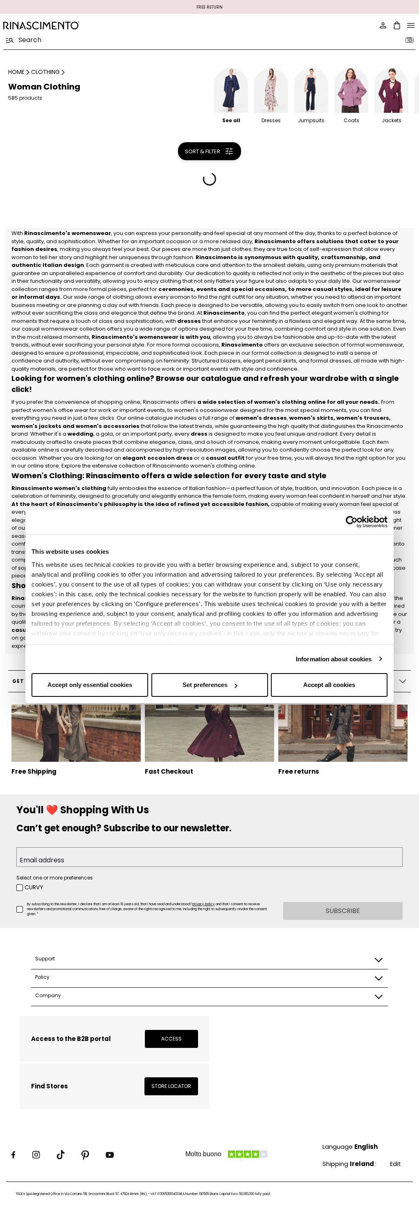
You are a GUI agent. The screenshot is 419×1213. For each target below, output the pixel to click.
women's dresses (261, 418)
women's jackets (36, 426)
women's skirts (311, 418)
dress (199, 434)
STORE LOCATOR (171, 1086)
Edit (395, 1163)
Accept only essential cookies (89, 684)
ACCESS (171, 1038)
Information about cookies (334, 659)
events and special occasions (240, 289)
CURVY (34, 887)
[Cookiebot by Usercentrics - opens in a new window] (351, 522)
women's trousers (362, 418)
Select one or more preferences (54, 877)
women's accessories (108, 426)
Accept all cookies (329, 684)
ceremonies (176, 289)
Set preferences (205, 684)
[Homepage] (104, 25)
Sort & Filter (202, 151)
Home (16, 72)
